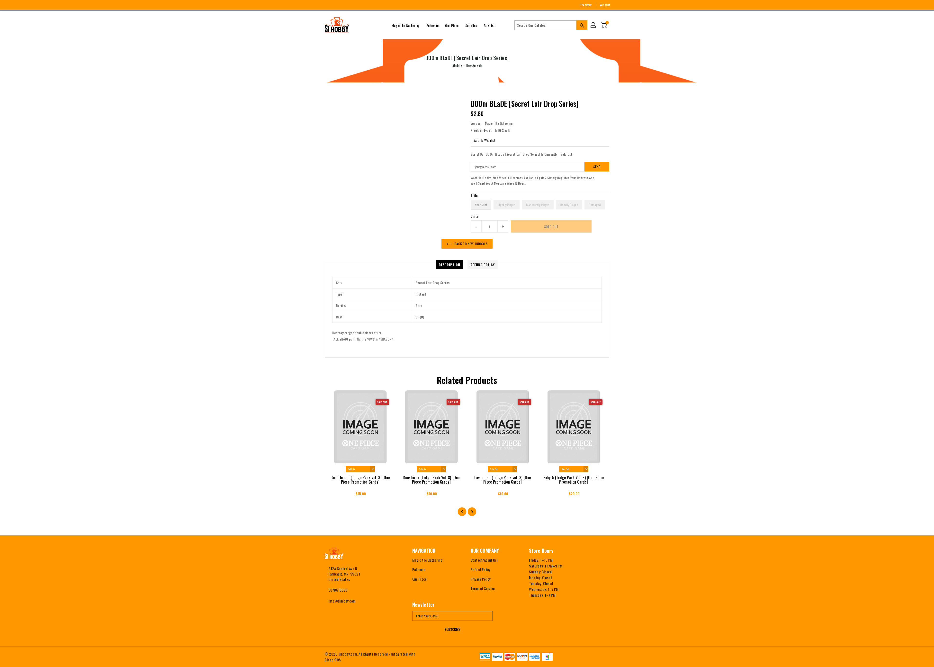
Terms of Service (483, 588)
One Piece (419, 579)
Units (475, 216)
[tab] (449, 264)
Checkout (586, 4)
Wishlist (605, 4)
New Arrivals (474, 65)
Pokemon (418, 569)
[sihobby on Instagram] (327, 5)
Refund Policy (480, 569)
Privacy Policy (481, 579)
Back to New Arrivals (471, 243)
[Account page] (593, 25)
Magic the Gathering (427, 560)
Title (474, 195)
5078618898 (337, 590)
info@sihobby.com (341, 601)
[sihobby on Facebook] (318, 5)
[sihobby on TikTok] (354, 5)
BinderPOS (333, 659)
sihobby (457, 65)
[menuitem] (406, 25)
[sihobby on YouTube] (336, 5)
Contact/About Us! (484, 560)
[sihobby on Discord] (345, 5)
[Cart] (604, 25)
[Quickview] (333, 495)
